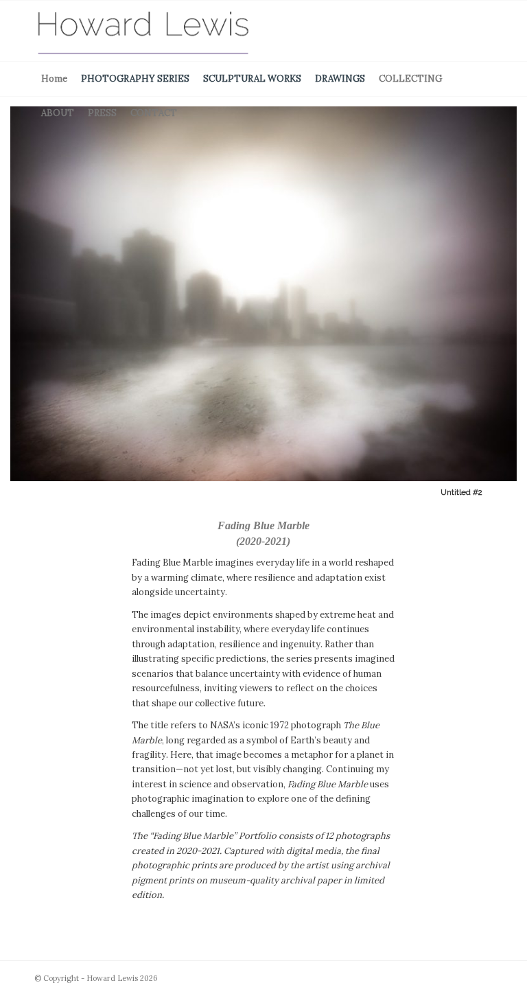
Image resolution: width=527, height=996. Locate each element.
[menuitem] (54, 79)
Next (515, 304)
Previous (12, 304)
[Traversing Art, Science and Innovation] (143, 31)
